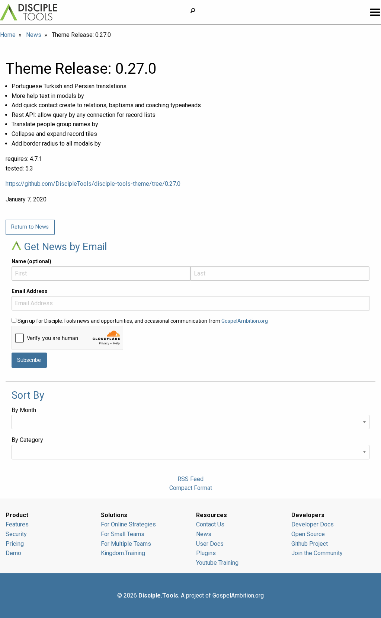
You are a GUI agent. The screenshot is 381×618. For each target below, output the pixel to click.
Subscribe (29, 360)
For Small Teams (122, 534)
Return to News (30, 227)
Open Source (308, 534)
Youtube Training (217, 562)
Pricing (15, 543)
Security (16, 534)
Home (8, 34)
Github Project (309, 543)
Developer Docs (312, 524)
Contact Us (210, 524)
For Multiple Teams (126, 543)
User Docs (210, 543)
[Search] (195, 10)
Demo (13, 553)
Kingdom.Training (123, 553)
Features (17, 524)
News (33, 34)
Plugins (206, 553)
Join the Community (317, 553)
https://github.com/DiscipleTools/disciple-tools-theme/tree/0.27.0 (93, 183)
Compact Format (190, 487)
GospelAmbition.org (244, 321)
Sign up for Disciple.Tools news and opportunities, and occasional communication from (142, 321)
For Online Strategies (128, 524)
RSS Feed (190, 478)
